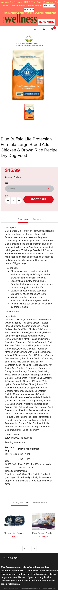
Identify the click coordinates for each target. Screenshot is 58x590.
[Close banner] (55, 13)
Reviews (37, 219)
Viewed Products (39, 502)
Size (6, 183)
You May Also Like (19, 502)
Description (23, 219)
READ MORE (46, 21)
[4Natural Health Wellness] (29, 41)
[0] (52, 29)
